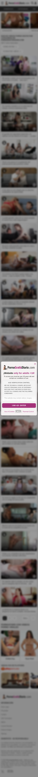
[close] (35, 364)
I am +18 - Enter (19, 405)
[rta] (19, 412)
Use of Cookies (9, 411)
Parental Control (28, 411)
